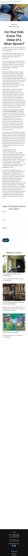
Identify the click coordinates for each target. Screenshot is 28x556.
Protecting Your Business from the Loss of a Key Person (13, 303)
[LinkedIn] (15, 546)
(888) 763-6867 (16, 535)
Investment (14, 555)
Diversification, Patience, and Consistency (12, 275)
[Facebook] (13, 546)
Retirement (14, 553)
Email (3, 219)
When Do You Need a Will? (11, 332)
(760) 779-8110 (15, 534)
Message (4, 228)
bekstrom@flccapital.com (14, 543)
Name (3, 211)
